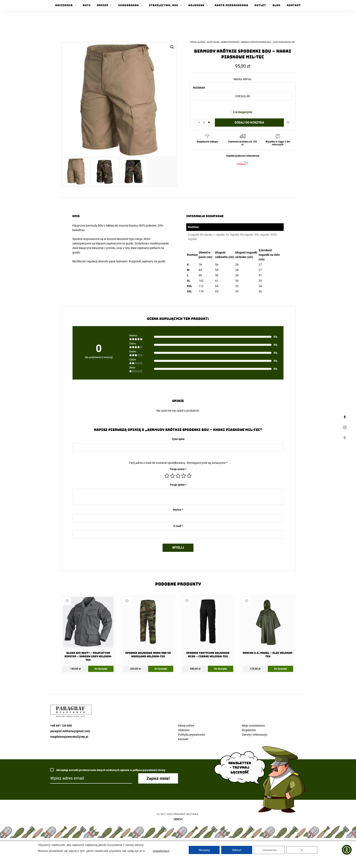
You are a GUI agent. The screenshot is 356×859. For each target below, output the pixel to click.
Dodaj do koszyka (249, 122)
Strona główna (197, 42)
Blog (277, 5)
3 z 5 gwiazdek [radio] (178, 475)
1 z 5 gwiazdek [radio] (166, 475)
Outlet (260, 5)
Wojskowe (196, 5)
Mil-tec (247, 79)
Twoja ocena (178, 469)
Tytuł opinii (178, 439)
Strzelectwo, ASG (163, 5)
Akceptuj (204, 850)
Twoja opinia (178, 484)
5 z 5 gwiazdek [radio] (189, 475)
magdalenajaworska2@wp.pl (69, 736)
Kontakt (294, 5)
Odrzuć (236, 850)
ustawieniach (161, 850)
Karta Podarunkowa (231, 5)
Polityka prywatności (191, 734)
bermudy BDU (94, 225)
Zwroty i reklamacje (254, 734)
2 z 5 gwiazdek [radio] (172, 475)
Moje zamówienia (253, 725)
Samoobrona (128, 5)
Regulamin (249, 730)
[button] (172, 47)
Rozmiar (199, 87)
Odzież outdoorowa (230, 42)
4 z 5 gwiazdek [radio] (183, 475)
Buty (87, 5)
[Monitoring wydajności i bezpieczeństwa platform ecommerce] (178, 820)
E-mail (178, 526)
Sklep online (213, 42)
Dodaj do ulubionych (288, 122)
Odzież (102, 5)
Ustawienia (269, 850)
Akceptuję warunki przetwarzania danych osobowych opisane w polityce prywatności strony (110, 770)
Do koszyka (101, 668)
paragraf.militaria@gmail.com (70, 731)
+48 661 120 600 (61, 725)
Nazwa (178, 509)
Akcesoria (64, 5)
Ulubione (184, 730)
